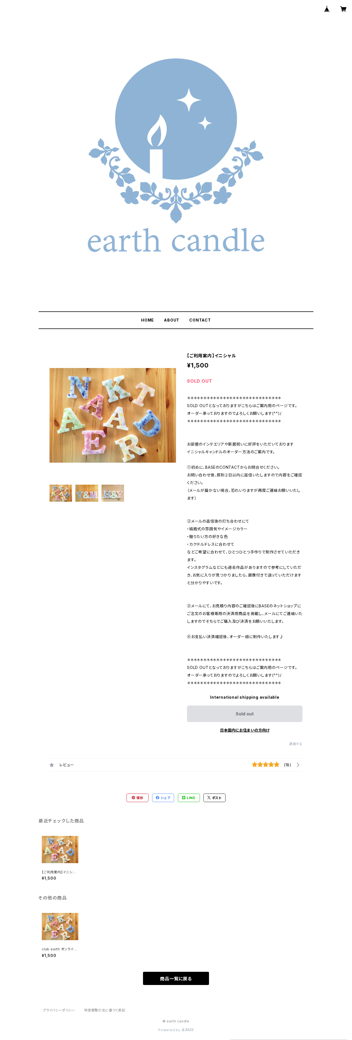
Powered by (170, 1030)
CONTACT (200, 320)
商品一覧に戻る (176, 978)
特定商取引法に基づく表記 (104, 1010)
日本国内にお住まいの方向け (245, 730)
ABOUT (171, 320)
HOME (147, 320)
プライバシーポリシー (59, 1010)
